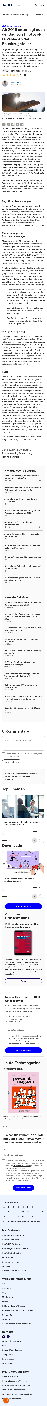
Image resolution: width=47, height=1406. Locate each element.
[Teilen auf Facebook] (13, 125)
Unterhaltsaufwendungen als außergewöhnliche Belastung (22, 546)
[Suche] (36, 4)
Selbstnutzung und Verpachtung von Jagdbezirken (21, 686)
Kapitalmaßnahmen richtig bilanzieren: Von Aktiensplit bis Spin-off (22, 674)
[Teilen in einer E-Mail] (4, 125)
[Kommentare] (25, 75)
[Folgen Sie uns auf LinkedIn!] (3, 1336)
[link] (5, 14)
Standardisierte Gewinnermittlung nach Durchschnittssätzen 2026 (22, 603)
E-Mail (4, 1150)
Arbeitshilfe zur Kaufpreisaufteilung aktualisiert (20, 500)
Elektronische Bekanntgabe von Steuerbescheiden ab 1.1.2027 (22, 628)
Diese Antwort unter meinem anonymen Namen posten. (24, 754)
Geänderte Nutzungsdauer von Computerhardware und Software (22, 476)
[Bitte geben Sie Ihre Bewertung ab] (17, 75)
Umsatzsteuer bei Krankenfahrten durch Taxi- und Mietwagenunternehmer (23, 697)
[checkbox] (3, 753)
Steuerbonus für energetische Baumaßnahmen (18, 523)
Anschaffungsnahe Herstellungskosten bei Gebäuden (22, 535)
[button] (11, 761)
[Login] (42, 4)
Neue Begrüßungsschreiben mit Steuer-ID (22, 709)
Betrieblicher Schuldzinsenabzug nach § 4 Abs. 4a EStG (22, 567)
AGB (39, 1161)
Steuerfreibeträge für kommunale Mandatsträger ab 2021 (22, 578)
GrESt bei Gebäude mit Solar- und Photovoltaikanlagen (20, 663)
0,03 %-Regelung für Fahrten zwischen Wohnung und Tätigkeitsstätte (22, 488)
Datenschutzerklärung (22, 1166)
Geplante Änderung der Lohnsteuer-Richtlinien (21, 640)
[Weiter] (41, 840)
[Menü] (18, 4)
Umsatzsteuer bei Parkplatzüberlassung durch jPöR (22, 651)
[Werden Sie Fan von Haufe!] (8, 1336)
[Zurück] (34, 840)
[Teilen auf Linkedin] (22, 125)
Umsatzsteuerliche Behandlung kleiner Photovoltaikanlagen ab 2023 (22, 511)
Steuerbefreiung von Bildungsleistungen (22, 557)
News (5, 71)
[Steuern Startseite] (8, 5)
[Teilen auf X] (8, 125)
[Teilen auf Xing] (17, 125)
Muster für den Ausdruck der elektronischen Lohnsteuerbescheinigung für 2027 (22, 616)
